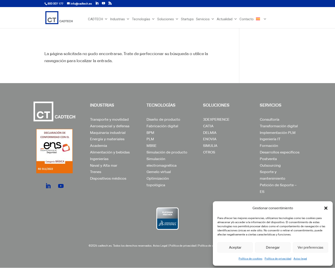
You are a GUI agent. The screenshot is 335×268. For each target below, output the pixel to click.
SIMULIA (210, 145)
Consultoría (269, 119)
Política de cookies (250, 258)
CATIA (208, 126)
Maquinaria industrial (108, 132)
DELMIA (209, 132)
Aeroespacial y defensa (109, 126)
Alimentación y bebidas (110, 152)
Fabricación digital (162, 126)
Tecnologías (141, 19)
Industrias (117, 19)
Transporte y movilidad (109, 119)
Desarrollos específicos (279, 152)
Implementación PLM (278, 132)
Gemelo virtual (159, 172)
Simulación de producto (167, 152)
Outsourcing (270, 165)
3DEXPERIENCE (216, 119)
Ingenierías (99, 159)
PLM (150, 139)
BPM (150, 132)
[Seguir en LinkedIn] (48, 186)
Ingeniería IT (270, 139)
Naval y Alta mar (103, 165)
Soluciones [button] (165, 19)
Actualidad (224, 19)
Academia (98, 145)
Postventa (268, 159)
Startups (187, 19)
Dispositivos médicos (108, 178)
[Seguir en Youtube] (60, 186)
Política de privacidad (278, 258)
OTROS (209, 152)
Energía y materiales (107, 139)
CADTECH (95, 19)
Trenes (95, 172)
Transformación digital (279, 126)
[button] (326, 208)
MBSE (152, 145)
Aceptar (235, 247)
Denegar (273, 247)
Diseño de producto (163, 119)
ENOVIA (209, 139)
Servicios (203, 19)
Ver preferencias (310, 247)
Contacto (247, 19)
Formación (269, 145)
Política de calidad (209, 245)
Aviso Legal (160, 245)
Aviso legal (300, 258)
